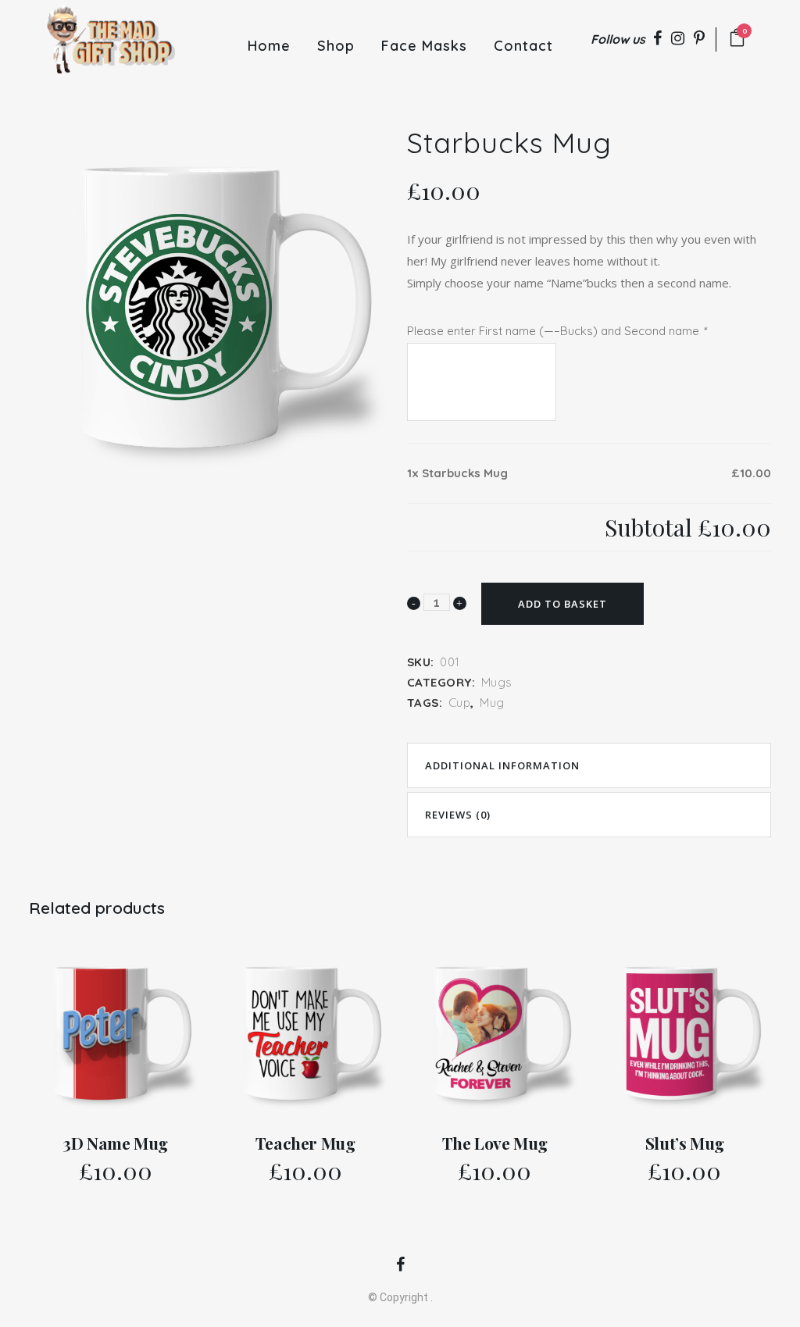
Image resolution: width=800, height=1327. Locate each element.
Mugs (496, 682)
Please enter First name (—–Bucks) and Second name (556, 330)
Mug (492, 702)
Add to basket (562, 604)
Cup (459, 702)
